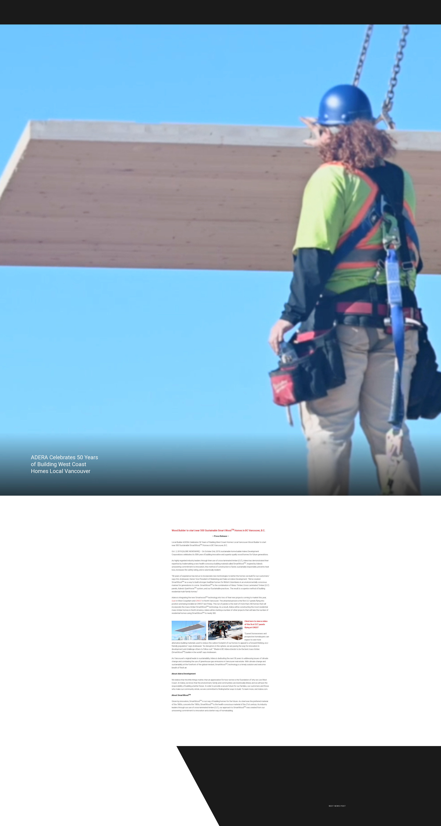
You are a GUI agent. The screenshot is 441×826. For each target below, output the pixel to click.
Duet (174, 601)
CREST (199, 601)
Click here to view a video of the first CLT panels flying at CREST (256, 624)
